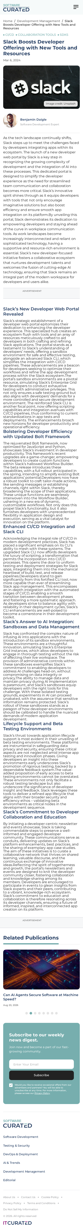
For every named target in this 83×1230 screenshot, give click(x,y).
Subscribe (41, 1075)
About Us (9, 1197)
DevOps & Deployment (20, 1154)
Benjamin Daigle (33, 119)
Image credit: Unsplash (61, 103)
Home (8, 21)
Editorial (9, 1180)
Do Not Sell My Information (20, 1209)
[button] (26, 1013)
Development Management (38, 21)
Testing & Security (16, 1146)
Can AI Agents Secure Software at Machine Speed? (40, 997)
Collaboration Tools (37, 35)
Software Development (20, 1137)
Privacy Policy (12, 1203)
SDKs (64, 35)
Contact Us (28, 1197)
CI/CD (9, 35)
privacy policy (42, 1093)
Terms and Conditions (41, 1203)
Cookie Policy (50, 1197)
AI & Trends (11, 1163)
